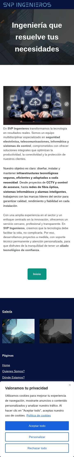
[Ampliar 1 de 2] (29, 324)
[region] (37, 419)
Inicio (37, 274)
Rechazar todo (37, 448)
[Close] (69, 384)
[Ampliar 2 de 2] (66, 324)
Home (6, 365)
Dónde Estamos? (13, 377)
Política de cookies (39, 415)
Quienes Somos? (13, 371)
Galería (7, 311)
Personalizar (37, 437)
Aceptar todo (37, 425)
